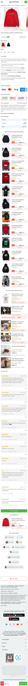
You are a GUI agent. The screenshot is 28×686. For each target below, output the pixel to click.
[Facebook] (6, 624)
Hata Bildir (15, 579)
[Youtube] (18, 624)
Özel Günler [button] (5, 650)
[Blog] (21, 624)
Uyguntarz (4, 37)
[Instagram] (14, 624)
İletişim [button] (3, 646)
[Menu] (1, 2)
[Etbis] (10, 658)
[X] (10, 624)
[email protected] (14, 589)
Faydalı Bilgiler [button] (5, 639)
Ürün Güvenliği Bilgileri (22, 103)
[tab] (14, 639)
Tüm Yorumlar (14, 511)
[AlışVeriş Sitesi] (25, 2)
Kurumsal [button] (4, 643)
